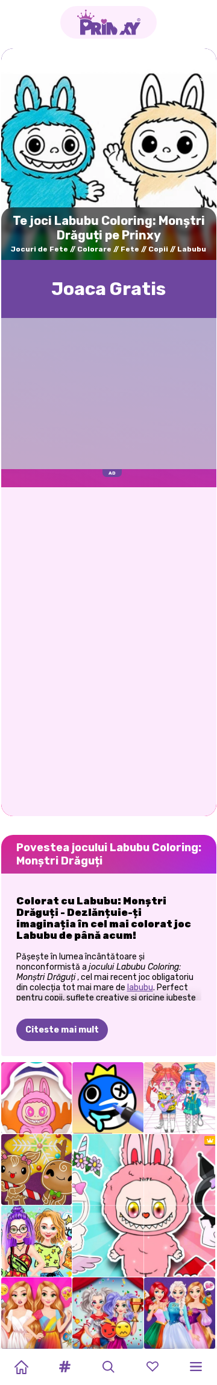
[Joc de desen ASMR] (107, 1098)
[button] (65, 1367)
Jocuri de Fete (39, 249)
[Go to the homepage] (108, 22)
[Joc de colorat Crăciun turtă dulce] (36, 1169)
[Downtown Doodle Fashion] (36, 1241)
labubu (140, 987)
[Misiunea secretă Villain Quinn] (107, 1313)
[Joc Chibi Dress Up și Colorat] (179, 1098)
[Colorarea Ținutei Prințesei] (36, 1313)
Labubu (191, 249)
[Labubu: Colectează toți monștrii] (36, 1098)
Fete (130, 249)
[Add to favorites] (198, 70)
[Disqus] (108, 650)
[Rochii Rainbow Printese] (179, 1313)
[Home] (21, 1367)
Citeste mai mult (62, 1030)
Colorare (94, 249)
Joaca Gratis (108, 289)
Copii (158, 249)
